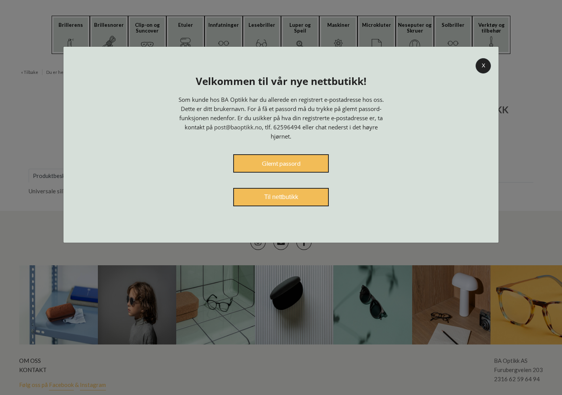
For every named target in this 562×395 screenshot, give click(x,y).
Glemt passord (281, 163)
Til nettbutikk (281, 197)
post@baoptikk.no (238, 127)
